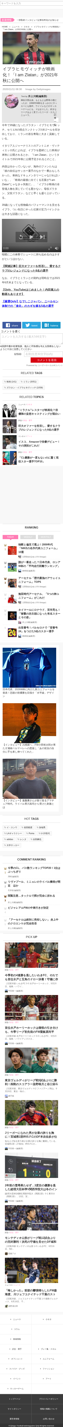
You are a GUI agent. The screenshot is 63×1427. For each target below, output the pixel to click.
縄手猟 (11, 1096)
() (11, 381)
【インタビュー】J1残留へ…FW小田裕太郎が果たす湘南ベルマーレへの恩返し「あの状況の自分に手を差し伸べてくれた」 (29, 748)
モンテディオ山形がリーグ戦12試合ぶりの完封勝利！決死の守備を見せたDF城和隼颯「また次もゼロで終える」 (30, 1240)
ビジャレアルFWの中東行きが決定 (28, 907)
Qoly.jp (13, 1426)
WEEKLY (28, 537)
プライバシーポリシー (48, 1399)
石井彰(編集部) (14, 890)
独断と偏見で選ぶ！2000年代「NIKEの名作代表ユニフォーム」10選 (38, 548)
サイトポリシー (14, 1409)
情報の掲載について (48, 1409)
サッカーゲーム (17, 1389)
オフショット (17, 1359)
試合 (20, 420)
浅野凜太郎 (13, 1306)
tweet (34, 325)
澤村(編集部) (13, 876)
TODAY (10, 537)
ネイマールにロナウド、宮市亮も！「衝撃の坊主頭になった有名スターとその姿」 (39, 613)
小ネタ (27, 27)
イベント (17, 1379)
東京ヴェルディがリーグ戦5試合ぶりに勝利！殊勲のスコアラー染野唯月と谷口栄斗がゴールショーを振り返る (31, 1082)
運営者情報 (14, 1419)
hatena (54, 325)
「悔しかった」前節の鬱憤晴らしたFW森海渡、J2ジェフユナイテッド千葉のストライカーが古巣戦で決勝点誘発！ (31, 1292)
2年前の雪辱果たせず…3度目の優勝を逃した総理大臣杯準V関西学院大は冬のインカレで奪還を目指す (31, 1187)
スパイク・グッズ (17, 1369)
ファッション (48, 1369)
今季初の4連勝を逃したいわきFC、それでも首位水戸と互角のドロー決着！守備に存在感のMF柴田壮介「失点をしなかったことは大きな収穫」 (31, 977)
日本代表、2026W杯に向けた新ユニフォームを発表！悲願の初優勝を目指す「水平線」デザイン (29, 692)
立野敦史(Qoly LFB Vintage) (34, 557)
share (14, 325)
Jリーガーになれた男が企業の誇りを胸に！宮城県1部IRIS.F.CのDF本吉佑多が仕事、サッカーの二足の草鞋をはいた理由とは (31, 1135)
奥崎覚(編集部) (28, 571)
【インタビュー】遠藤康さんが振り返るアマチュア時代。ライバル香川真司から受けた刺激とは (28, 804)
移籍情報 (17, 1339)
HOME (5, 27)
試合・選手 (27, 420)
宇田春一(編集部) (15, 991)
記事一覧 (55, 119)
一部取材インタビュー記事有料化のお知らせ (38, 20)
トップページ (14, 1399)
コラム (17, 1329)
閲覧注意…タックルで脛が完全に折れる (31, 895)
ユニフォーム (48, 1359)
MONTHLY (46, 537)
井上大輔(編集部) (37, 96)
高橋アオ (12, 1253)
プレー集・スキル (48, 1349)
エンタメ (21, 436)
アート (29, 436)
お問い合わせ (48, 1419)
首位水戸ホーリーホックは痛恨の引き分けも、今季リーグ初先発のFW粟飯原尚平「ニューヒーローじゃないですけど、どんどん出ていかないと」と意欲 (31, 1030)
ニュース (16, 27)
